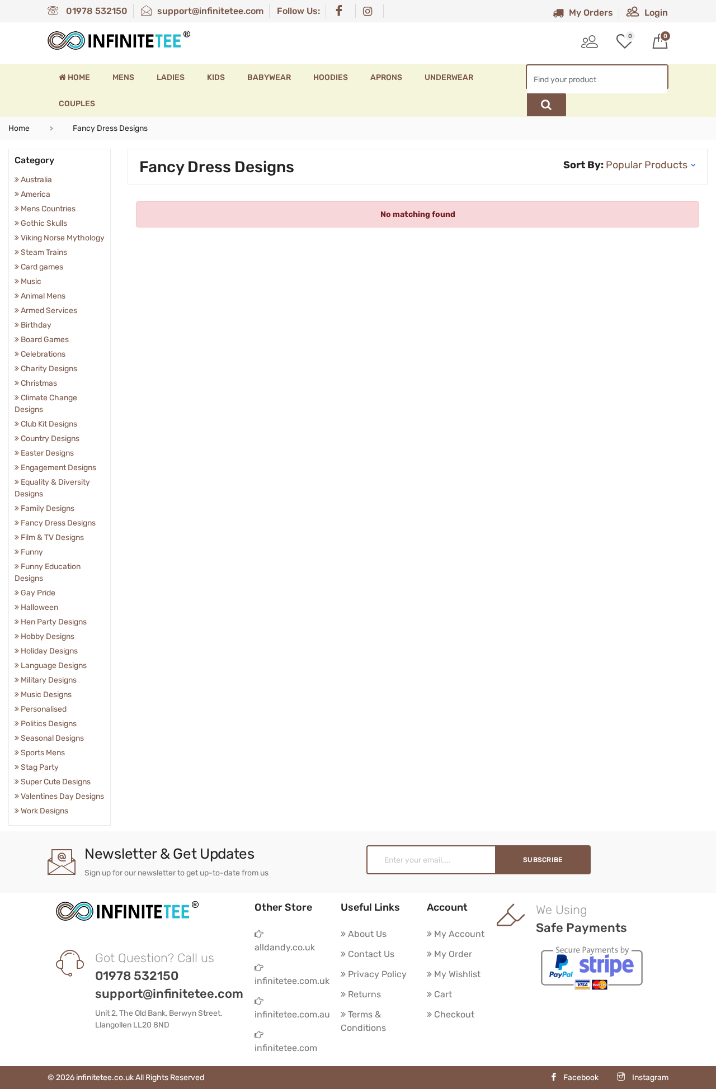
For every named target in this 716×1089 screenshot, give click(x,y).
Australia (35, 179)
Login (656, 12)
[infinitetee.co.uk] (119, 40)
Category (34, 160)
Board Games (44, 339)
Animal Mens (42, 296)
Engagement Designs (57, 467)
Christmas (38, 383)
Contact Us (370, 954)
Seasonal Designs (51, 738)
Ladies (171, 77)
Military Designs (48, 680)
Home (78, 77)
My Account (458, 934)
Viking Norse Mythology (62, 238)
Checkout (453, 1014)
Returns (363, 994)
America (34, 194)
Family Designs (46, 508)
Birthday (35, 325)
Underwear (449, 77)
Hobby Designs (46, 636)
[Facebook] (341, 11)
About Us (366, 934)
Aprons (386, 77)
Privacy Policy (376, 974)
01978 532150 (96, 11)
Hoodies (330, 77)
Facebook (581, 1077)
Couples (77, 103)
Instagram (649, 1077)
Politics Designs (48, 723)
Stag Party (39, 767)
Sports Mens (42, 752)
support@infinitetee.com (210, 11)
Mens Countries (47, 209)
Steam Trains (43, 252)
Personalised (43, 709)
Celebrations (42, 354)
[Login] (589, 43)
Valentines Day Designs (61, 796)
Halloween (38, 607)
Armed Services (48, 310)
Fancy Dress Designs (57, 523)
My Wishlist (456, 974)
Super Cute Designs (55, 782)
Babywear (269, 77)
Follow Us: (298, 11)
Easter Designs (46, 453)
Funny (31, 552)
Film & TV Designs (51, 537)
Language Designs (53, 665)
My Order (452, 954)
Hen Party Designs (53, 622)
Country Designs (49, 438)
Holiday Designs (48, 651)
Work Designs (43, 811)
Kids (216, 77)
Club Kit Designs (48, 424)
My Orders (591, 12)
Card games (41, 267)
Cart (442, 994)
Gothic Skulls (43, 223)
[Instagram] (370, 11)
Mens (123, 77)
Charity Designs (48, 368)
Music (30, 281)
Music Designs (45, 694)
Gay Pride (37, 593)
